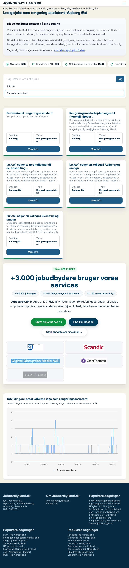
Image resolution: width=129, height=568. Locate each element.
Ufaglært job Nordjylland (102, 506)
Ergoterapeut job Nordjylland (104, 503)
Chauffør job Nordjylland (81, 552)
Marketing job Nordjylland (81, 537)
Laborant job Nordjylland (81, 554)
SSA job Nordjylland (78, 540)
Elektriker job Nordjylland (102, 515)
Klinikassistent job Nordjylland (83, 549)
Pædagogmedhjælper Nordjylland (21, 537)
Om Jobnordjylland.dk (58, 500)
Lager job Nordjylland (14, 534)
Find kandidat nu (83, 322)
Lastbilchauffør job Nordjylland (19, 549)
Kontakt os (51, 503)
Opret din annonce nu (48, 322)
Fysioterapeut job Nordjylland (105, 500)
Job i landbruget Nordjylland (104, 512)
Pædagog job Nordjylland (81, 546)
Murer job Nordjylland (14, 554)
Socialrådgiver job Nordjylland (105, 509)
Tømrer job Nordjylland (101, 523)
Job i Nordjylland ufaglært (17, 552)
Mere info (33, 149)
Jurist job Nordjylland (14, 543)
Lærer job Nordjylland (79, 543)
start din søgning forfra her (69, 50)
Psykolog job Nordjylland (81, 534)
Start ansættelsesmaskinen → (64, 332)
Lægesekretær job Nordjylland (105, 520)
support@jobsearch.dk (15, 506)
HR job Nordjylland (13, 546)
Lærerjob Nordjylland (100, 517)
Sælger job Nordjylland (15, 540)
